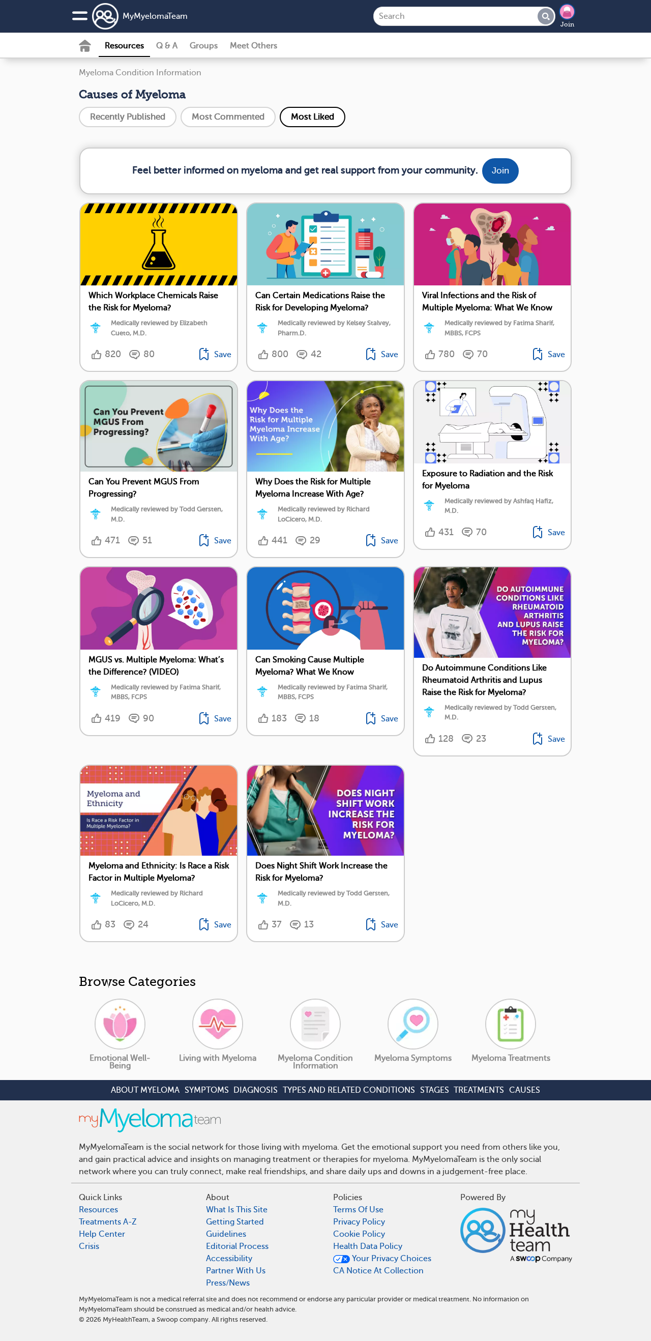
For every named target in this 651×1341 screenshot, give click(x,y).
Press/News (228, 1283)
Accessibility (229, 1258)
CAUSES (524, 1090)
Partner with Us (235, 1270)
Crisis (89, 1246)
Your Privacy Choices (390, 1258)
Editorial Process (237, 1246)
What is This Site (237, 1209)
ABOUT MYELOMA (145, 1090)
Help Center (102, 1234)
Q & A (166, 45)
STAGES (434, 1090)
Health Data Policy (367, 1246)
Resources (124, 45)
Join (567, 24)
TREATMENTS (479, 1090)
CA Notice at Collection (378, 1270)
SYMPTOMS (207, 1090)
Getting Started (235, 1222)
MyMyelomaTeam (155, 16)
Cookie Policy (359, 1234)
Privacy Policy (359, 1222)
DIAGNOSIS (255, 1090)
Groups (204, 45)
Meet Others (253, 45)
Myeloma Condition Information (140, 72)
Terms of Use (358, 1209)
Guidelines (226, 1234)
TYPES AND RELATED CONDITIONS (349, 1090)
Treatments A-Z (108, 1222)
